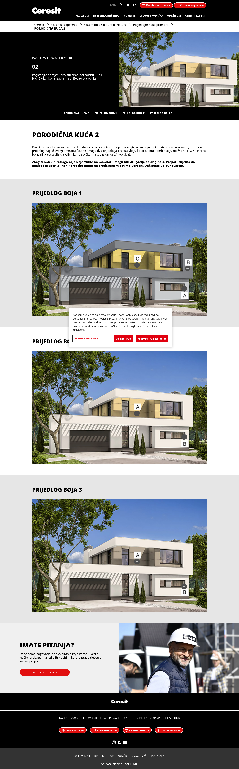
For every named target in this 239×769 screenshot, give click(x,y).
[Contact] (134, 5)
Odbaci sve (123, 338)
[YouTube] (114, 742)
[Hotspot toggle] (184, 289)
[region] (120, 327)
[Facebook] (119, 742)
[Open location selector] (128, 5)
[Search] (121, 5)
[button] (184, 289)
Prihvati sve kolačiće (152, 338)
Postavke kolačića (85, 338)
